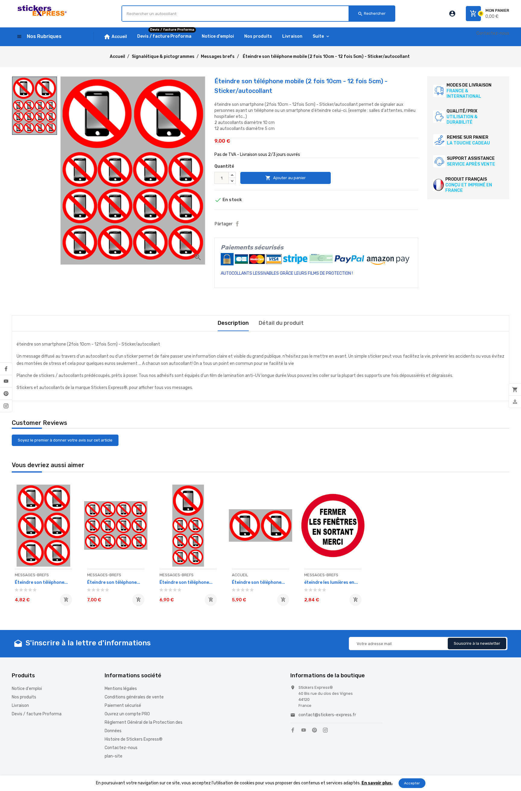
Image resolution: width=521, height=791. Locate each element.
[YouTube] (6, 381)
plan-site (113, 756)
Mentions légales (121, 688)
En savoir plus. (377, 783)
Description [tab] (233, 323)
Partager (237, 224)
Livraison (20, 705)
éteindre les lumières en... (331, 582)
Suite (318, 36)
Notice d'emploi (27, 688)
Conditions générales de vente (134, 697)
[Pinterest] (6, 394)
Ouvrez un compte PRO (127, 714)
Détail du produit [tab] (281, 323)
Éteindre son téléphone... (41, 582)
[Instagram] (6, 406)
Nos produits (24, 697)
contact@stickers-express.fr (327, 714)
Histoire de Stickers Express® (134, 739)
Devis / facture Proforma (37, 714)
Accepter (412, 783)
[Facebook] (6, 369)
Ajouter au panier (285, 178)
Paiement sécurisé (123, 705)
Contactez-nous (492, 33)
